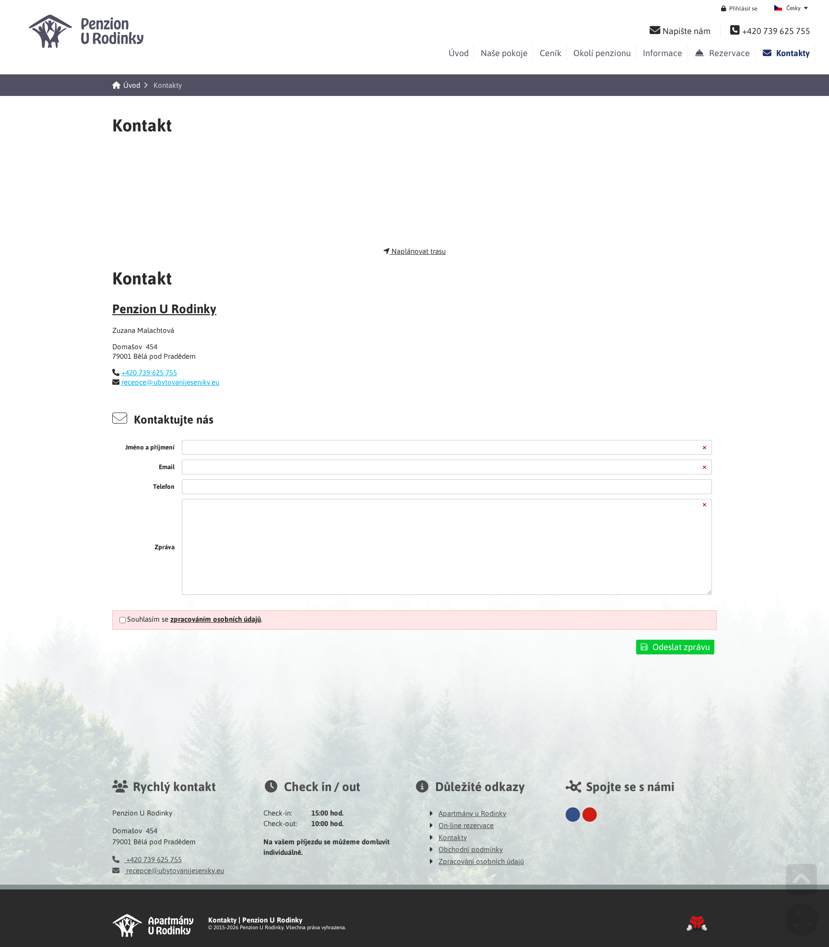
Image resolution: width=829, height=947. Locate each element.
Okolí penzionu (602, 52)
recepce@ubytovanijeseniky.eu (170, 382)
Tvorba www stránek (697, 923)
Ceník (550, 52)
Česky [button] (793, 8)
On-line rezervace (466, 825)
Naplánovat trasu (418, 251)
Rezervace (727, 52)
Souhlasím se (147, 619)
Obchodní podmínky (470, 849)
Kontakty (791, 53)
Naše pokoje (504, 52)
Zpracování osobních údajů (481, 861)
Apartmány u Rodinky (472, 813)
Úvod (88, 31)
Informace (662, 52)
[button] (739, 8)
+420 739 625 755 (149, 372)
